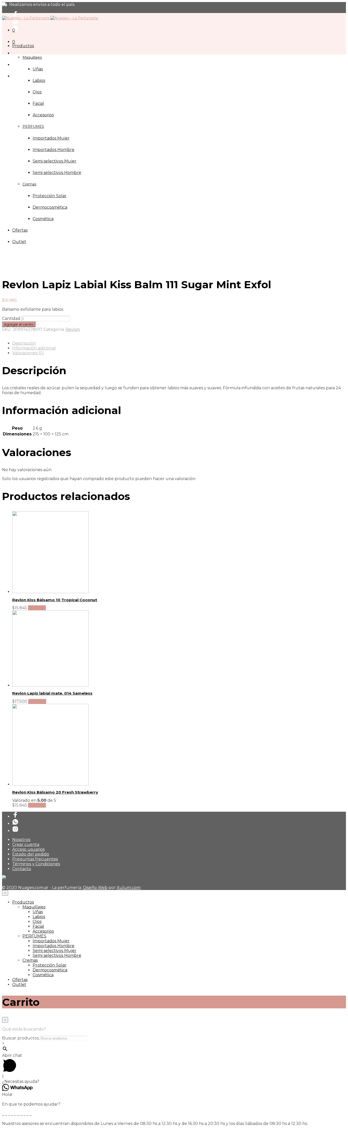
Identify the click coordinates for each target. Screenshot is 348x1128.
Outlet (19, 984)
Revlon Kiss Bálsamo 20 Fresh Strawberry (55, 792)
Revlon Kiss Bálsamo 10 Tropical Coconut (54, 599)
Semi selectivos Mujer (54, 950)
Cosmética (43, 974)
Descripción (24, 343)
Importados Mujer (51, 940)
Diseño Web (95, 887)
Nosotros (21, 839)
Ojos (37, 92)
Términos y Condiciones (36, 863)
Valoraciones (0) (28, 352)
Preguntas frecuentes (35, 859)
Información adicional (34, 348)
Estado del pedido (30, 854)
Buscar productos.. (21, 1038)
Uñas (38, 69)
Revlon (72, 329)
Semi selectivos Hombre (57, 955)
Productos (23, 45)
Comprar (37, 607)
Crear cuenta (25, 844)
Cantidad (11, 318)
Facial (38, 103)
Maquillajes (32, 57)
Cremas (30, 960)
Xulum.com (129, 887)
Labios (39, 80)
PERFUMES (34, 936)
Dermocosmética (50, 970)
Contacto (21, 868)
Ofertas (20, 979)
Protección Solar (49, 965)
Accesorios (43, 931)
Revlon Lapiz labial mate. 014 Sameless (52, 693)
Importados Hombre (53, 945)
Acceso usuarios (28, 849)
